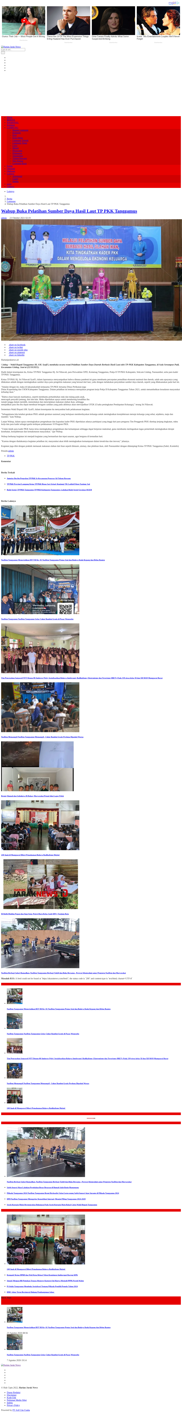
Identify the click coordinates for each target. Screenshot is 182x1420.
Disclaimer (11, 1395)
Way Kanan (18, 161)
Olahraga (11, 171)
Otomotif (11, 168)
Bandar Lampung (20, 130)
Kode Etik (11, 1397)
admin (4, 218)
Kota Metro (18, 138)
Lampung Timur (20, 143)
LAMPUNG (12, 127)
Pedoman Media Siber (17, 1400)
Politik (10, 166)
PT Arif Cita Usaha (21, 1410)
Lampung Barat (20, 163)
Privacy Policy (13, 1405)
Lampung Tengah (20, 140)
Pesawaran (17, 150)
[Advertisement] (91, 94)
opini (9, 184)
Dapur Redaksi (13, 1392)
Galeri (15, 179)
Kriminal (11, 125)
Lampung (11, 201)
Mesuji (16, 148)
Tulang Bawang (20, 158)
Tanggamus (18, 156)
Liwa (15, 145)
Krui (15, 135)
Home (9, 117)
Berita (9, 199)
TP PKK (11, 456)
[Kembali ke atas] (2, 1417)
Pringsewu (17, 153)
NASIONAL (13, 122)
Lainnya (10, 174)
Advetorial (17, 176)
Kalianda (17, 133)
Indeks (15, 181)
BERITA (11, 120)
